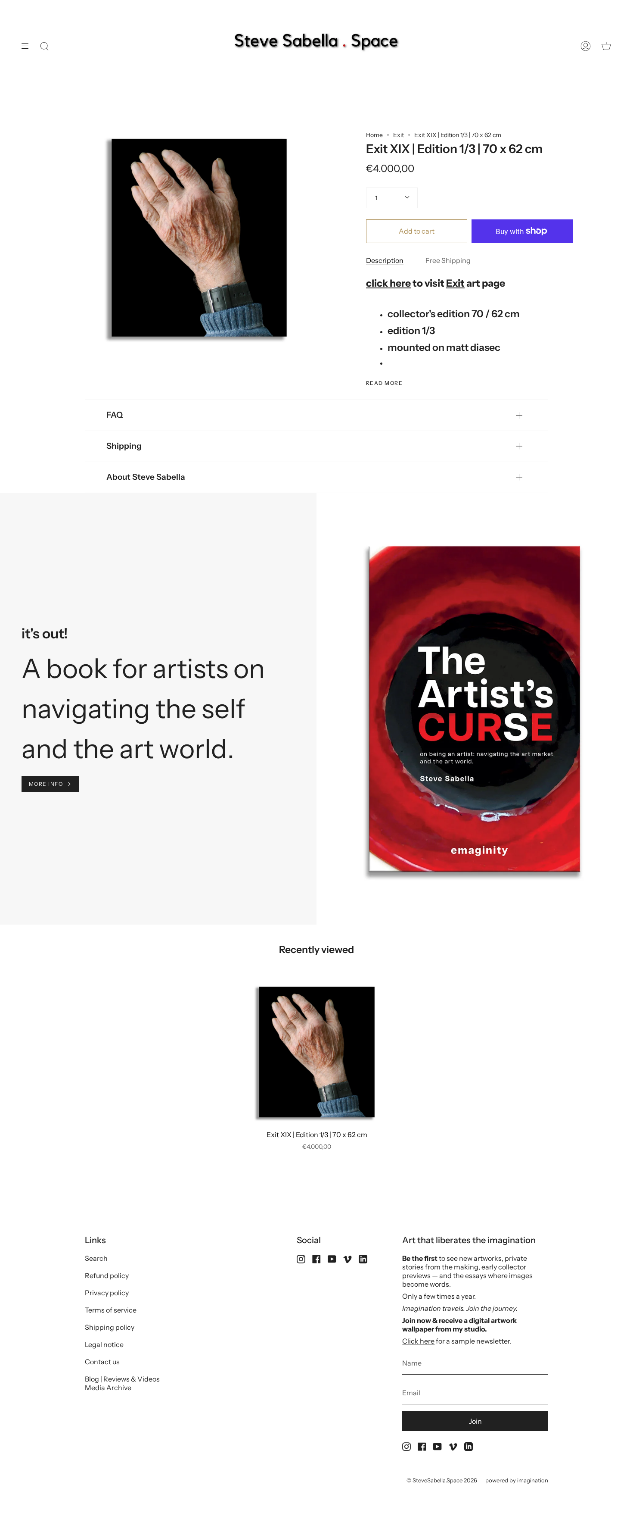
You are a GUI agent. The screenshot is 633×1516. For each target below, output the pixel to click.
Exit (398, 135)
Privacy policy (107, 1292)
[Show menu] (28, 46)
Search (96, 1258)
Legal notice (104, 1344)
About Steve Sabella (145, 477)
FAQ (114, 415)
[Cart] (606, 46)
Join (475, 1421)
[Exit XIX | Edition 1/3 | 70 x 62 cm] (316, 1051)
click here (388, 283)
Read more (384, 383)
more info (46, 784)
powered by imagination (516, 1480)
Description (384, 260)
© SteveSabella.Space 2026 (441, 1480)
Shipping (124, 446)
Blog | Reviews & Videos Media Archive (122, 1383)
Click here (418, 1341)
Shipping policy (109, 1327)
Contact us (102, 1361)
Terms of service (111, 1310)
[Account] (585, 46)
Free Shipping (448, 260)
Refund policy (107, 1275)
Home (374, 135)
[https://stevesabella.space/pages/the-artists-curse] (110, 668)
